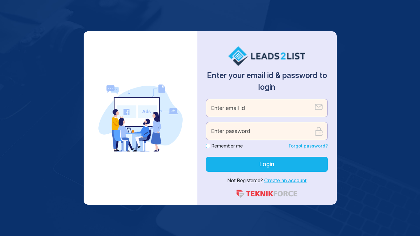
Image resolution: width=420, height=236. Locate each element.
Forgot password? (308, 145)
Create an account (285, 180)
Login (267, 164)
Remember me (227, 145)
